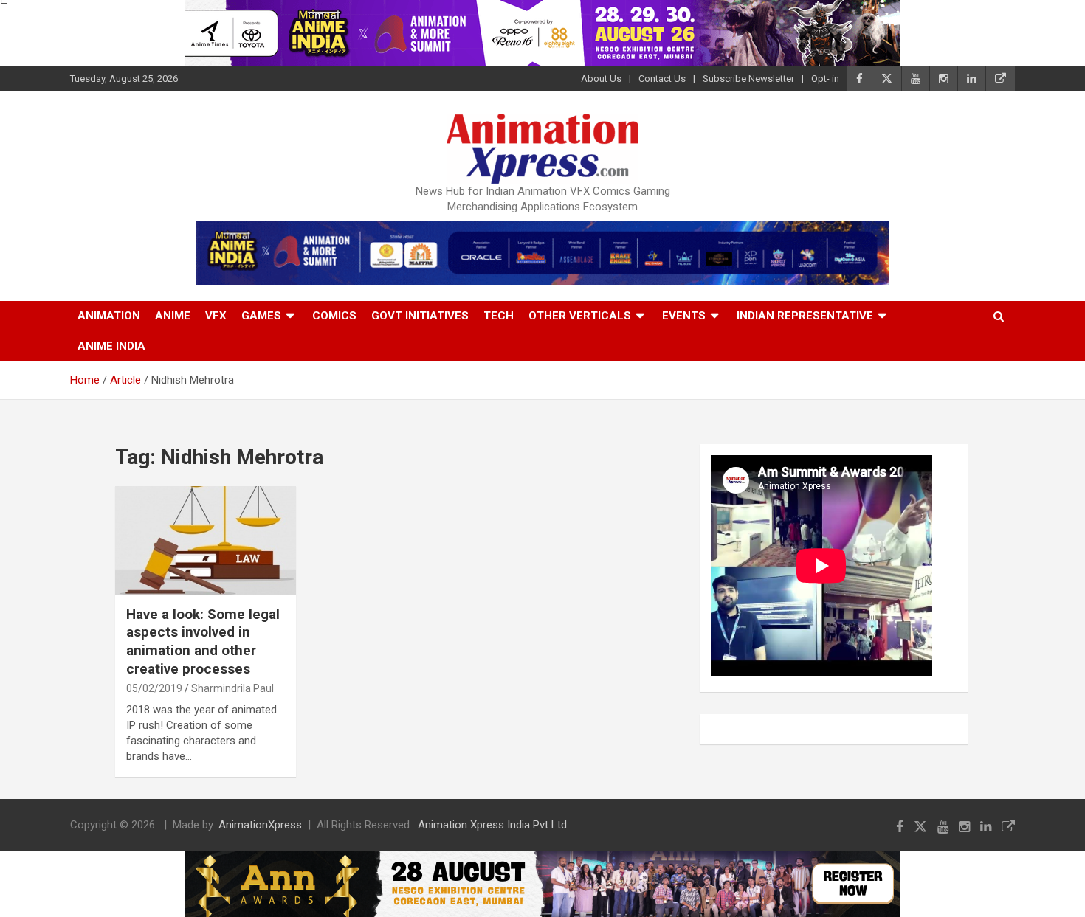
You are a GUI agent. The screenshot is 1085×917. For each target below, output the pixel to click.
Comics (334, 315)
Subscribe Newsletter (748, 78)
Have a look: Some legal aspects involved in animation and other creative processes (203, 641)
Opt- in (825, 78)
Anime (172, 315)
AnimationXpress (260, 824)
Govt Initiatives (420, 315)
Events (684, 315)
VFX (216, 315)
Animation (109, 315)
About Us (601, 78)
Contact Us (662, 78)
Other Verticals (579, 315)
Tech (498, 315)
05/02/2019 (154, 688)
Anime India (111, 346)
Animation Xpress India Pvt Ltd (492, 824)
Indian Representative (805, 315)
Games (261, 315)
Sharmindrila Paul (232, 688)
